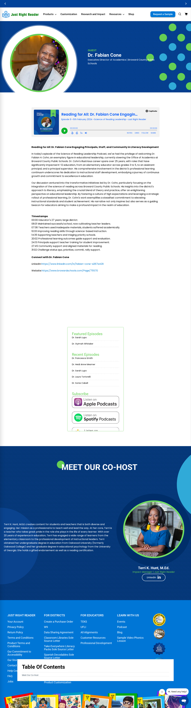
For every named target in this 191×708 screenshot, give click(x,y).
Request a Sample (163, 14)
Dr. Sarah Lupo (79, 337)
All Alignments (89, 632)
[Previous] (5, 3)
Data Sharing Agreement (58, 632)
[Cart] (186, 14)
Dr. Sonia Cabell (80, 383)
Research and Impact (93, 14)
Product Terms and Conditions (18, 644)
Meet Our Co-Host (30, 675)
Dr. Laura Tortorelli (81, 376)
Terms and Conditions (20, 637)
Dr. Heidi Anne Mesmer (83, 364)
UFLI (83, 627)
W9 (46, 627)
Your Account (15, 621)
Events (121, 621)
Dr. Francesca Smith (82, 358)
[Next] (185, 3)
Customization (68, 14)
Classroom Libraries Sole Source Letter (59, 639)
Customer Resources (93, 637)
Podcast (122, 627)
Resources (115, 14)
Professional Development (96, 643)
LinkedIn (151, 577)
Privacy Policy (15, 627)
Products (48, 14)
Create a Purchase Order (58, 621)
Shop (131, 14)
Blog (119, 632)
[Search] (179, 14)
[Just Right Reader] (20, 14)
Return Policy (15, 632)
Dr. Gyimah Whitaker (82, 343)
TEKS (84, 621)
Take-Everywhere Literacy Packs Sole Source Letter (59, 648)
